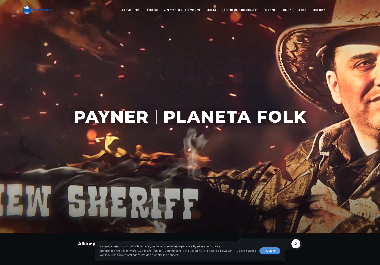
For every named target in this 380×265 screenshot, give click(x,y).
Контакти (318, 9)
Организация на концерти (240, 9)
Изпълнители (131, 9)
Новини (285, 9)
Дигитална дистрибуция (182, 9)
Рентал (210, 9)
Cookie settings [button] (246, 250)
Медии (270, 9)
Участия (153, 9)
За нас (301, 9)
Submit (295, 243)
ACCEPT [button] (270, 250)
